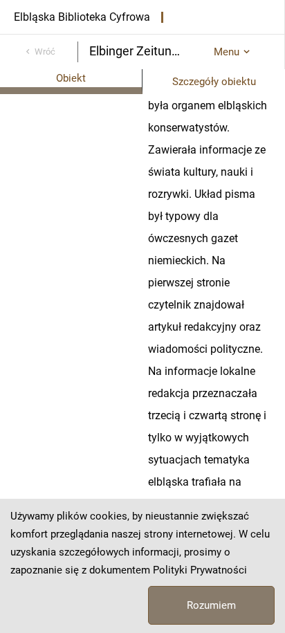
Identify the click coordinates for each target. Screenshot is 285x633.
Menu (226, 52)
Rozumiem (211, 605)
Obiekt (71, 78)
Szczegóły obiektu (214, 81)
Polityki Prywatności (200, 570)
